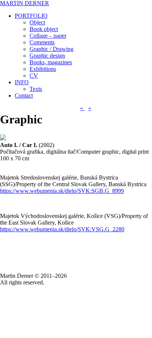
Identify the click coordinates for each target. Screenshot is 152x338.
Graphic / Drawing (51, 49)
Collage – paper (48, 36)
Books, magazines (51, 62)
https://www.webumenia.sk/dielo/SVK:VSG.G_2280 (62, 229)
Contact (24, 95)
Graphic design (47, 55)
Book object (44, 29)
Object (37, 22)
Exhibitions (43, 69)
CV (34, 75)
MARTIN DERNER (24, 3)
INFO (22, 82)
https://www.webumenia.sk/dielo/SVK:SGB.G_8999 (62, 191)
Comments (42, 42)
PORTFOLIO (31, 16)
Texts (36, 89)
